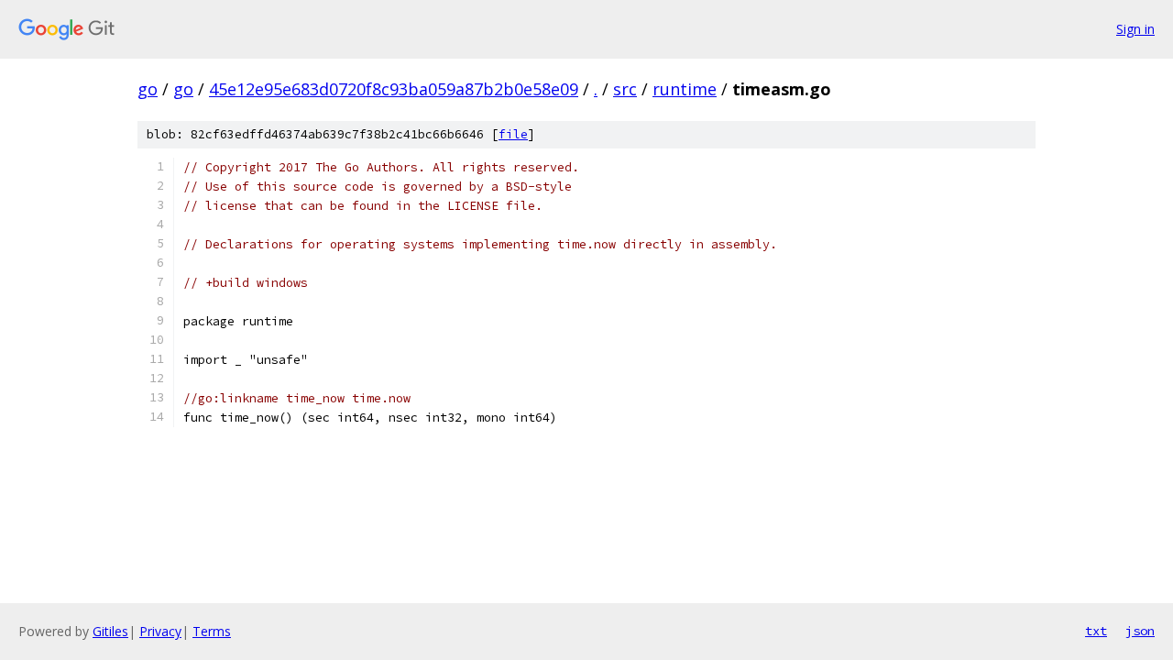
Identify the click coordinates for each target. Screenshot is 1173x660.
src (625, 89)
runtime (684, 89)
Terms (211, 631)
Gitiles (110, 631)
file (513, 134)
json (1140, 630)
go (147, 89)
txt (1096, 630)
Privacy (160, 631)
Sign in (1135, 29)
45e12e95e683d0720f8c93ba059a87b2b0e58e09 (393, 89)
